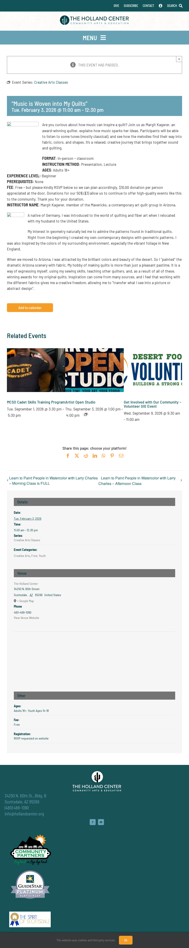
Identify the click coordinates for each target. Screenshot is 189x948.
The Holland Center (26, 583)
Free (34, 556)
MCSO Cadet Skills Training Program (36, 401)
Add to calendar (29, 307)
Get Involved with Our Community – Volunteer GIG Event (152, 404)
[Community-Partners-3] (30, 835)
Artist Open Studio (80, 401)
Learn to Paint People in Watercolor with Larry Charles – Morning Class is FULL (53, 480)
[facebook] (93, 822)
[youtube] (101, 822)
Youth (42, 556)
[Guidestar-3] (30, 870)
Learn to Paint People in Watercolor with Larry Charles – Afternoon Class (137, 480)
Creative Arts (22, 556)
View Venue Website (26, 618)
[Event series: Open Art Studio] (85, 414)
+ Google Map (25, 601)
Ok (125, 940)
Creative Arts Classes (27, 540)
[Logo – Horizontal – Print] (94, 17)
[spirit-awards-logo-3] (30, 913)
